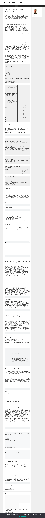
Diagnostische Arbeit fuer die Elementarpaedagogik (11, 488)
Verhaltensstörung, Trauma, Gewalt (9, 489)
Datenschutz (31, 5)
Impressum (27, 5)
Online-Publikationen (21, 5)
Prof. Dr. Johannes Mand (14, 2)
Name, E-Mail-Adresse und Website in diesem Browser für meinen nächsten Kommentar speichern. (16, 510)
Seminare (16, 5)
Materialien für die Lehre (11, 5)
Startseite (5, 5)
